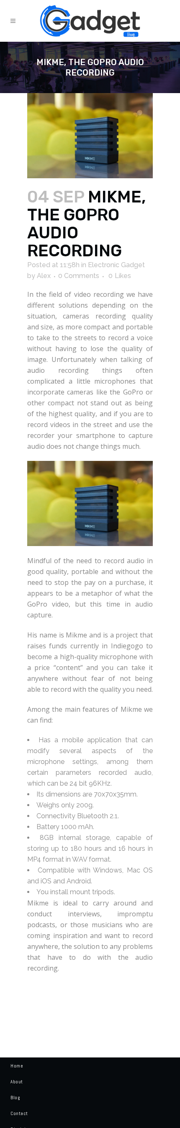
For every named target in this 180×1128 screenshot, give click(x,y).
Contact (19, 1113)
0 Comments (78, 276)
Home (16, 1066)
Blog (15, 1097)
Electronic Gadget (116, 265)
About (16, 1082)
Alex (44, 276)
